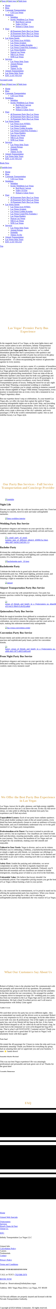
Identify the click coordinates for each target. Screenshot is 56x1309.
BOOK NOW (6, 1279)
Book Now (4, 163)
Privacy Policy (6, 1260)
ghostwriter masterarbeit (19, 371)
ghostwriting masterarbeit (21, 373)
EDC (2, 1233)
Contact (3, 1255)
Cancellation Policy (8, 1248)
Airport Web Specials (9, 1217)
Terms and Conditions (9, 1264)
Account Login (6, 80)
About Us (4, 1229)
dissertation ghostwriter (9, 352)
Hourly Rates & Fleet (9, 1226)
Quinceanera (5, 1222)
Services (3, 1224)
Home (2, 1213)
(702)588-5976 (21, 1275)
